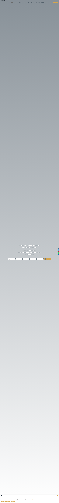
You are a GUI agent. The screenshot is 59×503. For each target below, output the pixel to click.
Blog (39, 2)
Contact (42, 2)
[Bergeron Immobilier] (5, 2)
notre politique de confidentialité (33, 499)
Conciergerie (35, 2)
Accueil (20, 2)
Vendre (27, 2)
